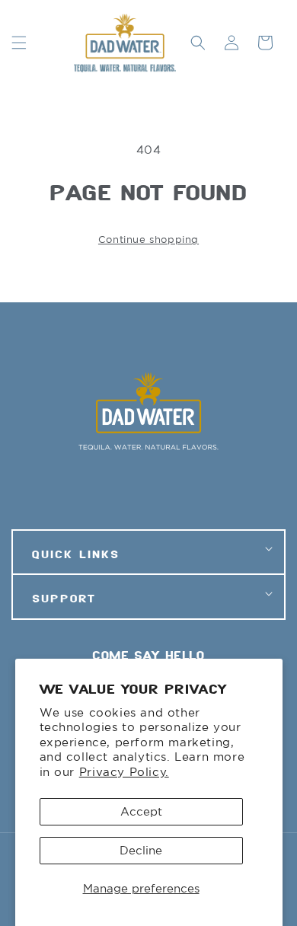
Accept (141, 811)
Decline (141, 850)
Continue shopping (148, 239)
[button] (19, 42)
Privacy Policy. (124, 771)
